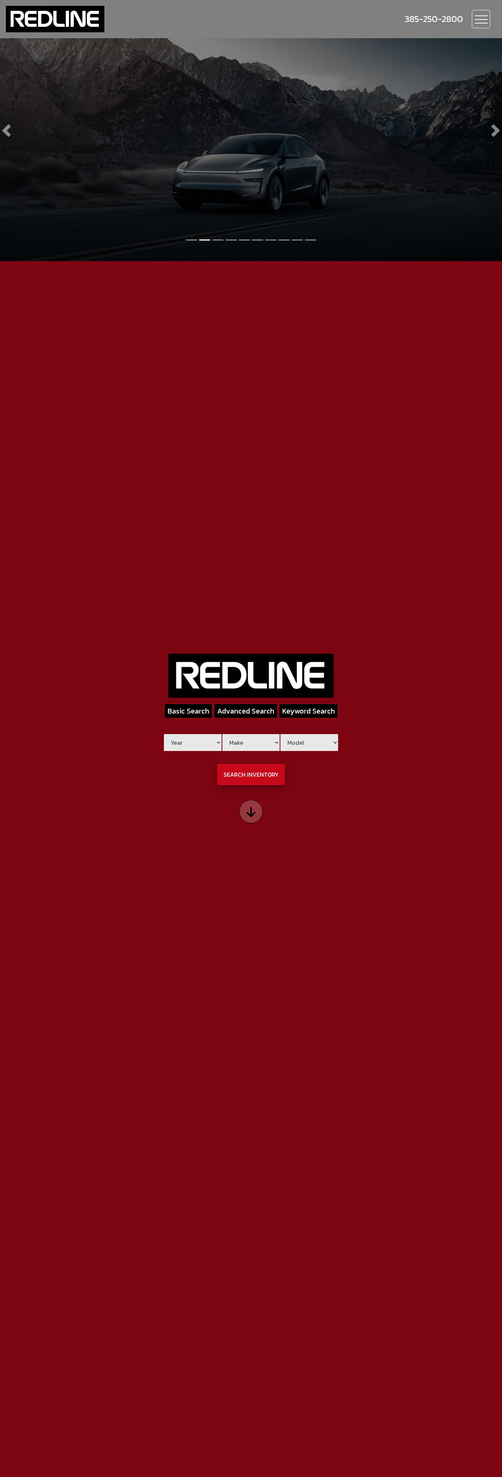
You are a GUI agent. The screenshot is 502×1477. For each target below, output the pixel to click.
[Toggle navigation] (481, 19)
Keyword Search (308, 710)
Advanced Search (245, 710)
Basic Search (188, 710)
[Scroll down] (251, 811)
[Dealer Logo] (55, 19)
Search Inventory (251, 774)
